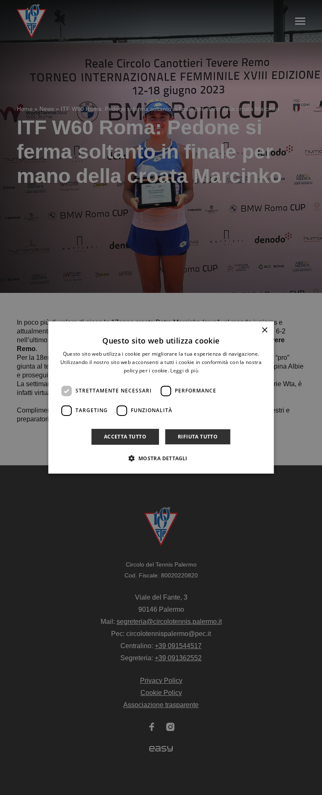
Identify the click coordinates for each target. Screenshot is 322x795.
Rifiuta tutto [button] (198, 436)
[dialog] (161, 397)
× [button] (264, 330)
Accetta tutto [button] (125, 436)
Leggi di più (184, 370)
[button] (161, 458)
